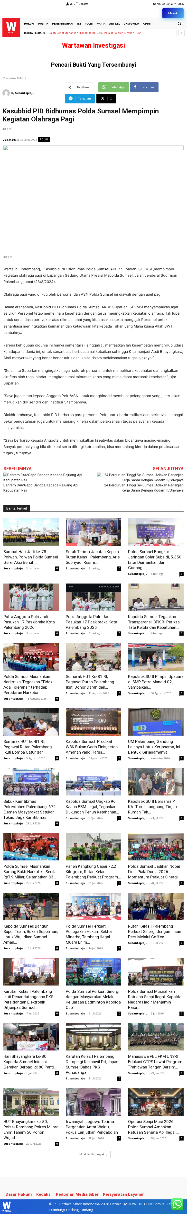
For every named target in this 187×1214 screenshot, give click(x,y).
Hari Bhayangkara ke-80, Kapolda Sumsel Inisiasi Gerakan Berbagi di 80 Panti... (30, 1061)
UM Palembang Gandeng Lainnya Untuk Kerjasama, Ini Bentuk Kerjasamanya (154, 747)
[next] (181, 33)
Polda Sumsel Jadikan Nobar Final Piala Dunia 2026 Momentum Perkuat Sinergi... (154, 871)
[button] (179, 23)
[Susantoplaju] (6, 93)
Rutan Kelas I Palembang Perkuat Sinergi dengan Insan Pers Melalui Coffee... (154, 931)
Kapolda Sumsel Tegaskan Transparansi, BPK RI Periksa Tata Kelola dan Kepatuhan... (154, 622)
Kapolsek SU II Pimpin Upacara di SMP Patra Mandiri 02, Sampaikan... (156, 682)
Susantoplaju (25, 93)
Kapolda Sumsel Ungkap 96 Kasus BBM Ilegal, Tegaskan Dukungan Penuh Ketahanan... (92, 806)
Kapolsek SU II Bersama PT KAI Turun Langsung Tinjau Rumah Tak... (152, 806)
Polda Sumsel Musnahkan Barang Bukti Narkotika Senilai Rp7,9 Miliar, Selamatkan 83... (30, 871)
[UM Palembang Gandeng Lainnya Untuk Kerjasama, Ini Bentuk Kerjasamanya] (156, 722)
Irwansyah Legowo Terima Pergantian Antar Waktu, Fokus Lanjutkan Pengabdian (92, 1127)
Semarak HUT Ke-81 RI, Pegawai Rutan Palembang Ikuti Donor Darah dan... (90, 682)
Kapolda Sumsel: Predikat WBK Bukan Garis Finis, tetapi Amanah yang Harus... (92, 747)
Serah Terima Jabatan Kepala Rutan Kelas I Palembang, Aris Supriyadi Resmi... (93, 557)
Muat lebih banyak (91, 1154)
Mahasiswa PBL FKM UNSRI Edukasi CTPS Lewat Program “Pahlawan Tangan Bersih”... (155, 1061)
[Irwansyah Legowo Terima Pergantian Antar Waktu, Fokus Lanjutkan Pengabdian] (93, 1102)
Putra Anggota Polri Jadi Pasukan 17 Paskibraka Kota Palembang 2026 (29, 622)
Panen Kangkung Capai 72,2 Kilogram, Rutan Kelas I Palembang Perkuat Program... (93, 871)
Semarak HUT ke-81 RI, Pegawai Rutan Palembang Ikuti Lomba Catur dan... (27, 747)
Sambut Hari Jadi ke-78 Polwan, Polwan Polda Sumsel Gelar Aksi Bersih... (30, 557)
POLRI (44, 139)
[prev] (174, 33)
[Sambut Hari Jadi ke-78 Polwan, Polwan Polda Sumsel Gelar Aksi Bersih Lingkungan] (31, 532)
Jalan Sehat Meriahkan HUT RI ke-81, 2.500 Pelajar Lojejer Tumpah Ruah (95, 33)
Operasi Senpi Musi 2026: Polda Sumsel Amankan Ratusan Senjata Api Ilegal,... (153, 1127)
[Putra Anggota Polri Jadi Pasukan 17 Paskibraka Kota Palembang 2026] (31, 597)
